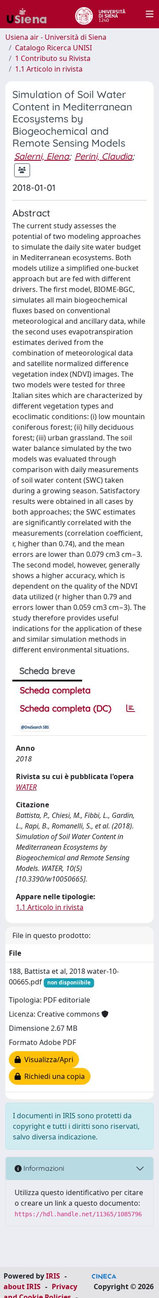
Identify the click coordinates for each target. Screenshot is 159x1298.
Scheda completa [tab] (55, 690)
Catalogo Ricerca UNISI (53, 48)
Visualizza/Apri (47, 1059)
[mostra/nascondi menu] (150, 14)
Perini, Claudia (103, 156)
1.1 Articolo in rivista (49, 69)
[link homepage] (30, 14)
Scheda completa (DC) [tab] (65, 708)
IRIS (53, 1276)
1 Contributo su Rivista (53, 58)
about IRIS (22, 1286)
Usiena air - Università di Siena (55, 37)
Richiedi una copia (53, 1076)
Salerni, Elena (41, 156)
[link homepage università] (100, 14)
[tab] (131, 708)
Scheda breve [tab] (47, 670)
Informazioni (43, 1168)
